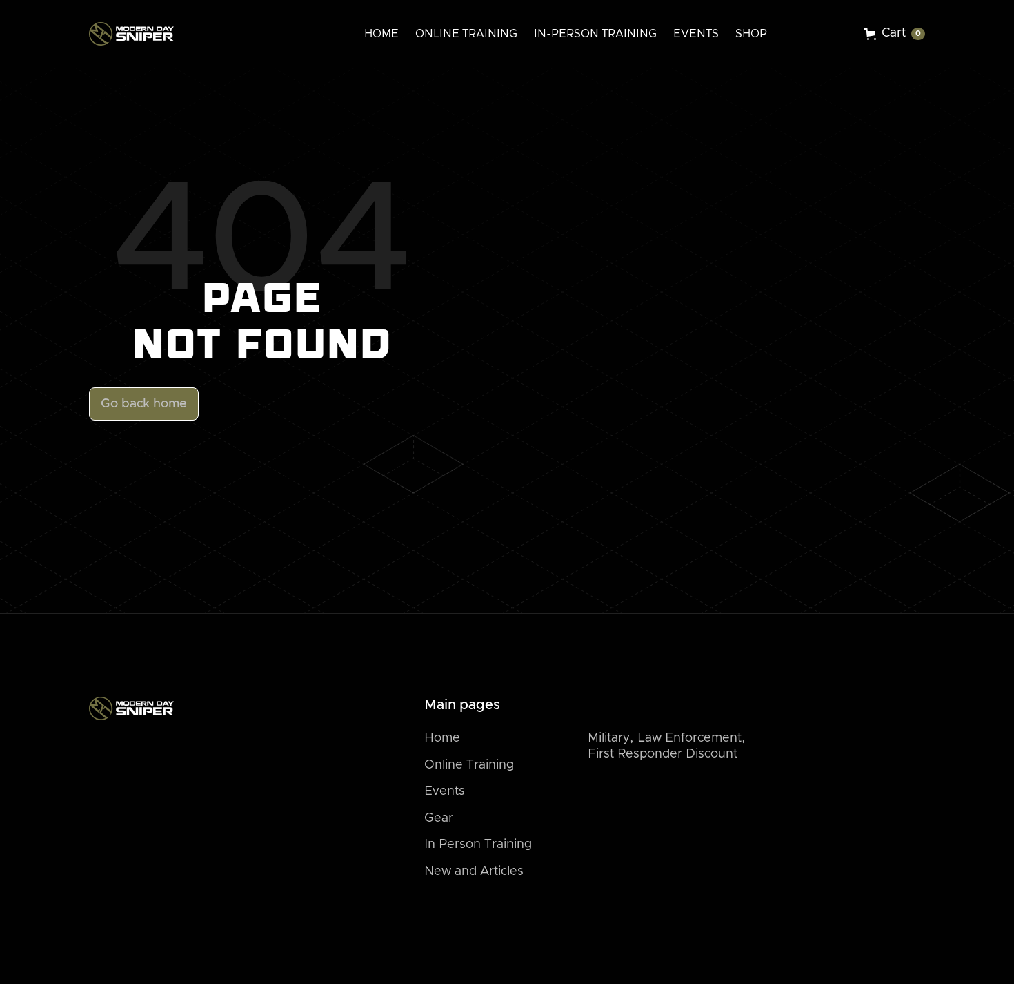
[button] (894, 34)
